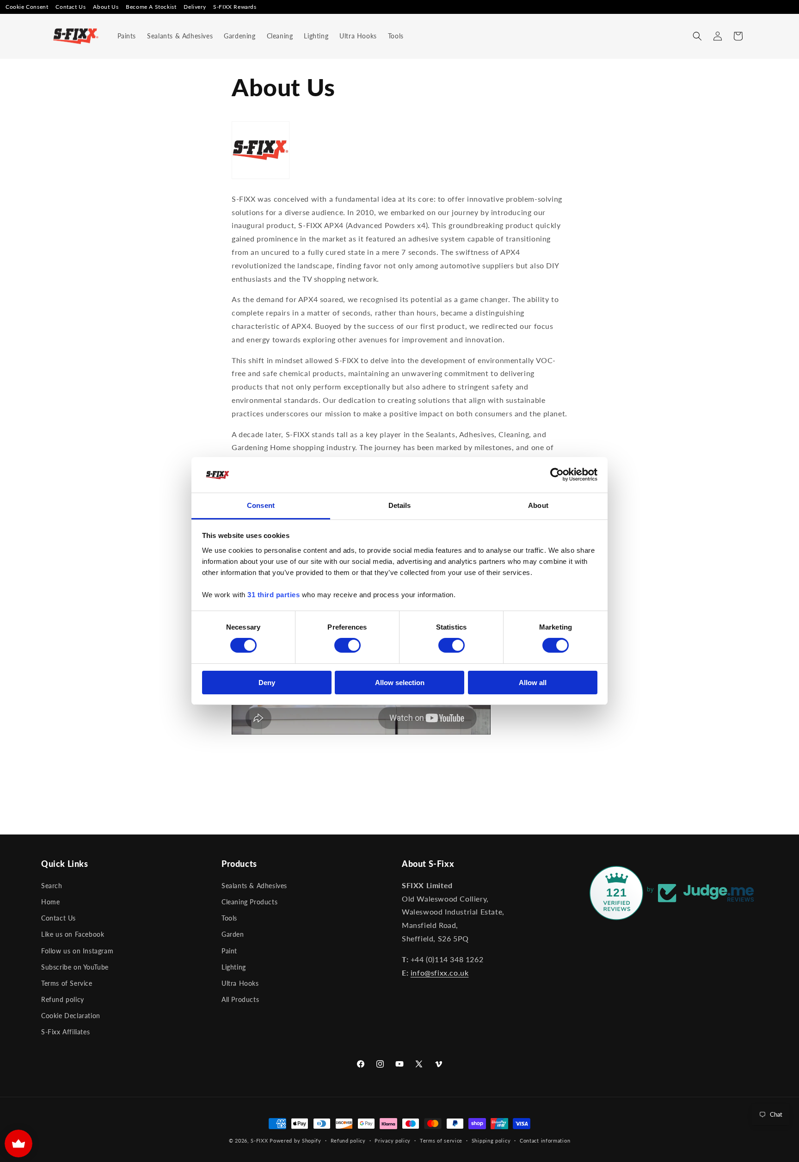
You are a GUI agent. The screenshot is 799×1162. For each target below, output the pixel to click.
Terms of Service (66, 983)
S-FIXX (259, 1140)
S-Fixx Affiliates (65, 1032)
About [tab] (538, 505)
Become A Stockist (151, 6)
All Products (240, 999)
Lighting (233, 967)
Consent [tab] (261, 505)
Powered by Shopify (295, 1140)
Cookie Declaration (70, 1016)
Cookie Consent (27, 6)
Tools (229, 918)
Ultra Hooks (240, 983)
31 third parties (273, 595)
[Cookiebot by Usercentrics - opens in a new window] (556, 475)
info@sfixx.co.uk (440, 972)
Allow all (533, 682)
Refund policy (62, 999)
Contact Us (70, 6)
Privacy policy (393, 1140)
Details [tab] (399, 505)
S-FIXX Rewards (234, 6)
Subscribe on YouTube (75, 967)
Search (51, 886)
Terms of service (441, 1140)
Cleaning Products (249, 902)
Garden (232, 934)
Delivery (195, 6)
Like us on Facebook (72, 934)
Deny (266, 682)
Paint (229, 951)
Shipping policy (491, 1140)
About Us (105, 6)
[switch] (347, 645)
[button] (697, 36)
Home (50, 902)
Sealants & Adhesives (254, 886)
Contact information (545, 1140)
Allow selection (399, 682)
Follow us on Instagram (77, 951)
